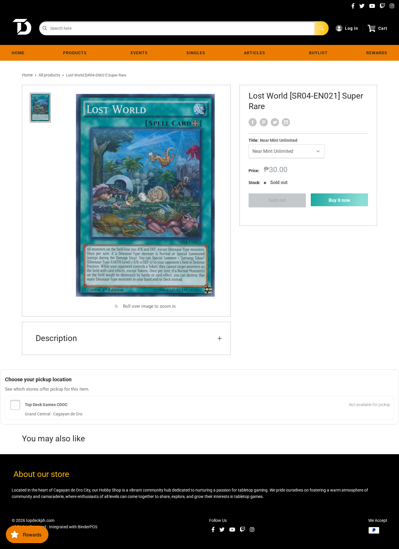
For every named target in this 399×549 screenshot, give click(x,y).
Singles (195, 52)
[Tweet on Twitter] (275, 122)
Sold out (277, 200)
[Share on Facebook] (253, 122)
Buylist (318, 52)
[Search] (322, 28)
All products (49, 75)
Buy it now (339, 200)
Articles (256, 52)
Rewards (376, 52)
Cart (382, 28)
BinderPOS (87, 526)
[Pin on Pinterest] (264, 122)
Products (76, 52)
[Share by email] (286, 122)
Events (139, 52)
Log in (351, 28)
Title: (273, 140)
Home (18, 52)
